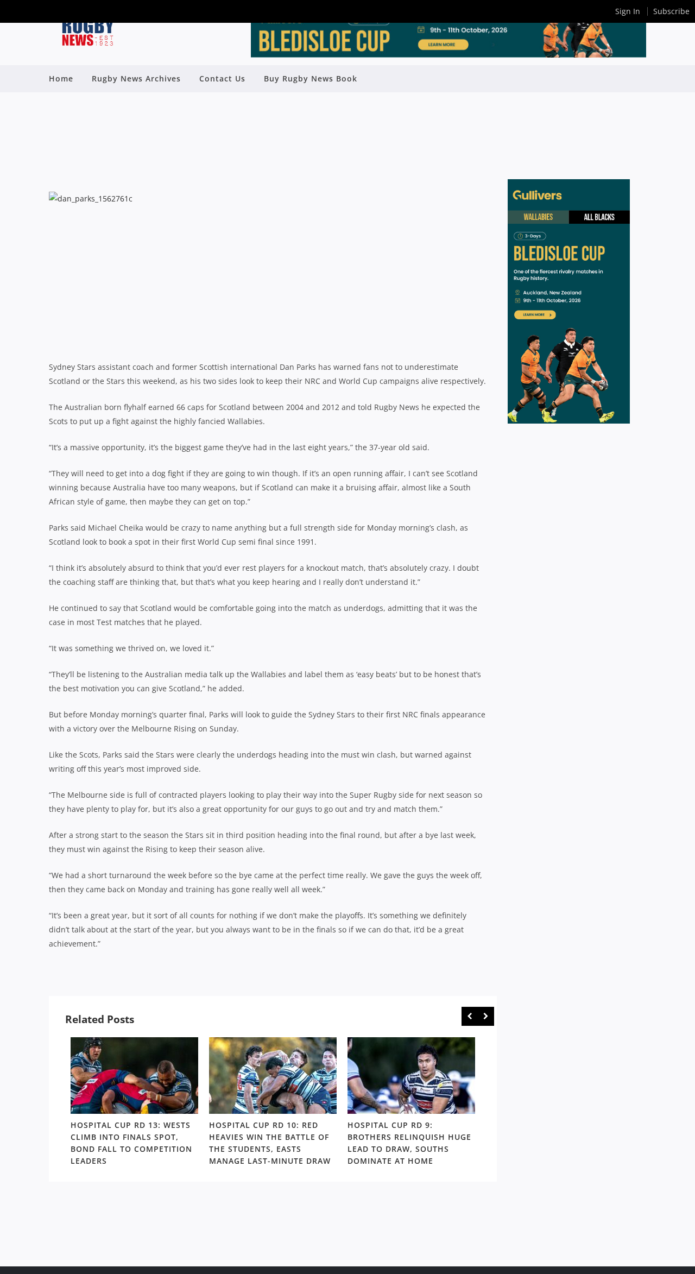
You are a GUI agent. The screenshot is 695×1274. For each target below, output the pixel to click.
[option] (134, 1103)
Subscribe (671, 11)
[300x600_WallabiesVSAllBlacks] (569, 420)
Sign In (627, 11)
